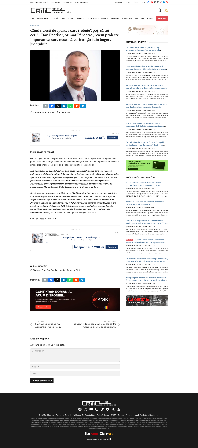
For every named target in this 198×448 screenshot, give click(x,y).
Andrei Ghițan (104, 439)
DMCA (113, 415)
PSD (78, 270)
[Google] (167, 2)
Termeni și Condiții (63, 415)
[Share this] (52, 106)
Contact (121, 415)
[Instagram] (155, 2)
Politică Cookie (103, 415)
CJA (44, 270)
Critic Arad (64, 112)
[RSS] (118, 409)
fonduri (63, 270)
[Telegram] (164, 2)
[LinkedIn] (110, 439)
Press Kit (129, 415)
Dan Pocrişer (52, 270)
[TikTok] (161, 2)
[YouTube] (152, 2)
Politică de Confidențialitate (84, 415)
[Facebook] (148, 2)
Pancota (71, 270)
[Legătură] (166, 10)
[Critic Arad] (51, 10)
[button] (159, 10)
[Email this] (45, 106)
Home (32, 26)
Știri (37, 26)
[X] (158, 2)
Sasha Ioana (147, 53)
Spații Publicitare (142, 415)
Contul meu (155, 415)
